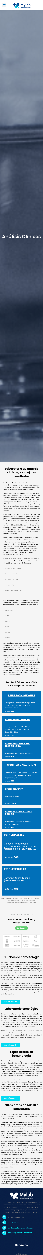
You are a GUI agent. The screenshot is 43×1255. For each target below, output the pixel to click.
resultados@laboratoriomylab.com (20, 1228)
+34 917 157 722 (13, 1223)
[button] (4, 5)
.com (31, 1233)
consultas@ (12, 1233)
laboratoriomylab (23, 1233)
